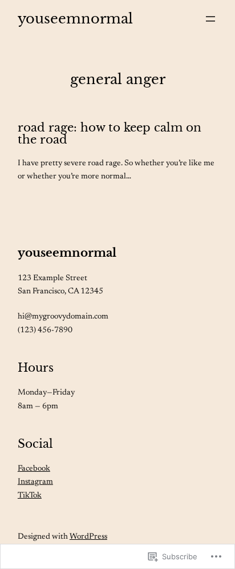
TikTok (30, 496)
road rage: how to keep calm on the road (109, 133)
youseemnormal (67, 252)
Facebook (34, 469)
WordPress (88, 537)
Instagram (35, 482)
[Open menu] (210, 19)
